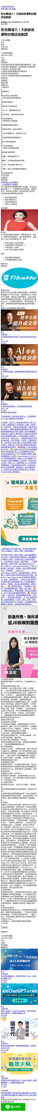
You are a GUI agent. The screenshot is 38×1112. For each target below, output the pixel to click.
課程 (12, 6)
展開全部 (4, 80)
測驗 (6, 9)
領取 (3, 60)
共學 (10, 9)
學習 (9, 6)
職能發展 (8, 1095)
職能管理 (22, 1095)
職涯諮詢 (18, 1093)
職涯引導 (11, 1093)
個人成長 (29, 1095)
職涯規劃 (4, 1093)
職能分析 (15, 1095)
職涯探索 (26, 1093)
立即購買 (4, 927)
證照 (3, 9)
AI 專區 (4, 6)
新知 (14, 9)
